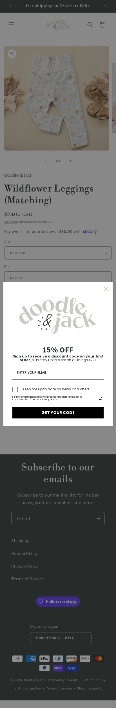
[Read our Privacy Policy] (100, 398)
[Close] (106, 289)
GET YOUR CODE (58, 412)
